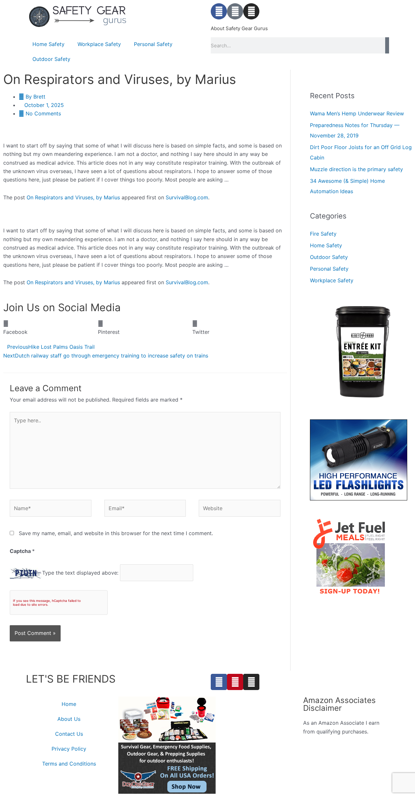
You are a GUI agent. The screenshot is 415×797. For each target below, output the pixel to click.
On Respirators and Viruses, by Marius (73, 197)
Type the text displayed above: (80, 572)
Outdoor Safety (51, 59)
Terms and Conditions (69, 763)
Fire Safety (323, 233)
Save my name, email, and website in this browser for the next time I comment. (116, 533)
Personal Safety (153, 44)
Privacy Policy (69, 748)
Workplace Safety (99, 44)
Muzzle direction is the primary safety (356, 169)
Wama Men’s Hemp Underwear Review (357, 113)
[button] (50, 327)
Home (69, 704)
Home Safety (48, 44)
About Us (68, 719)
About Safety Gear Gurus (239, 28)
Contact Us (69, 734)
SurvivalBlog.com (187, 197)
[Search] (387, 45)
